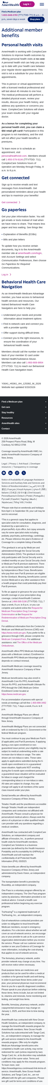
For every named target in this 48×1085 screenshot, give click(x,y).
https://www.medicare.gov (14, 633)
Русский (6, 499)
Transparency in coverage (25, 467)
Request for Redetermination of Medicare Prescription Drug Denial (24, 617)
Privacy (12, 464)
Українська (7, 502)
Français (11, 489)
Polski (29, 496)
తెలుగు (33, 499)
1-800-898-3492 (38, 703)
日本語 (13, 493)
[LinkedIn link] (10, 473)
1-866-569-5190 (19, 601)
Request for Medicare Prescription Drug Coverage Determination (22, 611)
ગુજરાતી (36, 489)
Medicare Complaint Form (14, 639)
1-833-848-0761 (10, 15)
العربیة (33, 486)
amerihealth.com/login (30, 253)
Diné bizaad (34, 493)
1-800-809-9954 (34, 362)
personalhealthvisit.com (14, 156)
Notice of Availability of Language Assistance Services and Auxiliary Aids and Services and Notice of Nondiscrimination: (23, 483)
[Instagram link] (17, 473)
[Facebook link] (4, 473)
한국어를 (22, 493)
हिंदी (43, 489)
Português (38, 496)
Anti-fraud (23, 464)
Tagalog (24, 499)
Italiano (5, 493)
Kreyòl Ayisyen (24, 489)
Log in (26, 4)
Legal (4, 464)
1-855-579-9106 (14, 159)
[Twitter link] (24, 473)
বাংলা (39, 486)
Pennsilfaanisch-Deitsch (13, 496)
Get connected (9, 202)
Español (15, 499)
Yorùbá (28, 502)
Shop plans (35, 19)
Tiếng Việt (18, 502)
